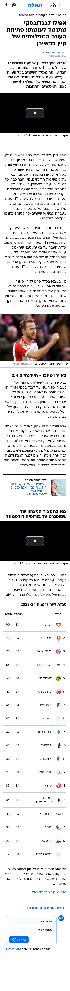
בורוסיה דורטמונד (42, 892)
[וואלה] (35, 5)
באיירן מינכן (59, 892)
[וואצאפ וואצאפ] (14, 5)
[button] (53, 5)
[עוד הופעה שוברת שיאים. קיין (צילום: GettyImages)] (35, 341)
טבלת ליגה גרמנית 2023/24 (43, 605)
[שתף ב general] (6, 5)
